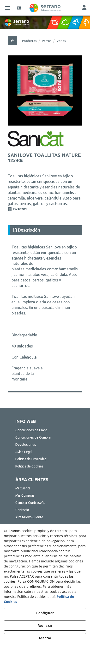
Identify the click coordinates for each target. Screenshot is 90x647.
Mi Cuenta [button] (22, 488)
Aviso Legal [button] (23, 452)
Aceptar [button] (45, 638)
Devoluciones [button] (25, 445)
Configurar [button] (45, 613)
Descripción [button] (28, 229)
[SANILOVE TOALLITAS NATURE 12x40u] (45, 90)
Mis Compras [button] (25, 495)
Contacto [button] (22, 510)
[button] (45, 8)
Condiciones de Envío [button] (31, 430)
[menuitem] (45, 430)
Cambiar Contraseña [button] (30, 503)
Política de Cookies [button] (29, 466)
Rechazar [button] (45, 625)
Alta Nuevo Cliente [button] (29, 517)
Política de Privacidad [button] (31, 459)
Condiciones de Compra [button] (33, 437)
